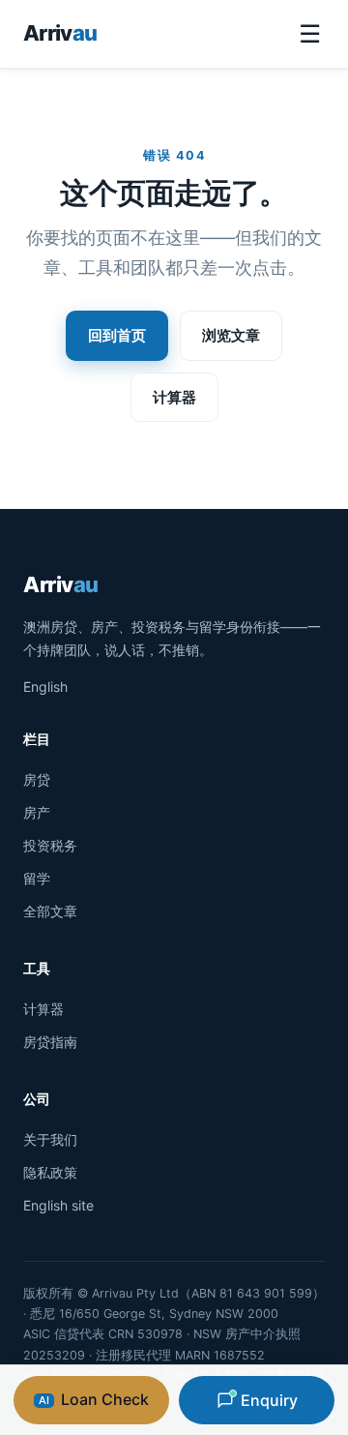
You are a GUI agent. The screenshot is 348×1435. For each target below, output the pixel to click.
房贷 (36, 779)
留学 (36, 878)
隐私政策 (50, 1172)
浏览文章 (231, 335)
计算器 (174, 397)
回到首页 (117, 335)
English (45, 686)
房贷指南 (50, 1041)
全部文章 (50, 911)
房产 (36, 812)
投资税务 (50, 845)
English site (58, 1205)
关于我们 (50, 1139)
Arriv (60, 32)
